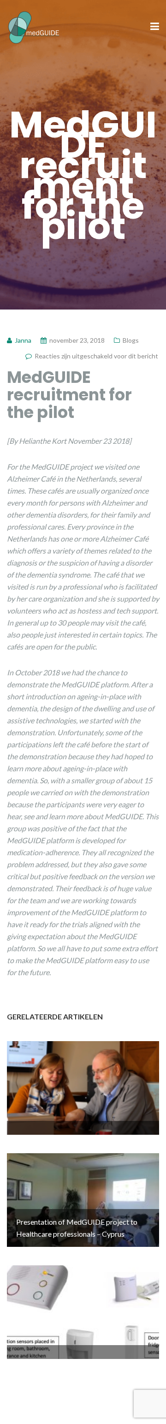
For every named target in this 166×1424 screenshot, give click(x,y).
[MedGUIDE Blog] (33, 26)
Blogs (131, 340)
